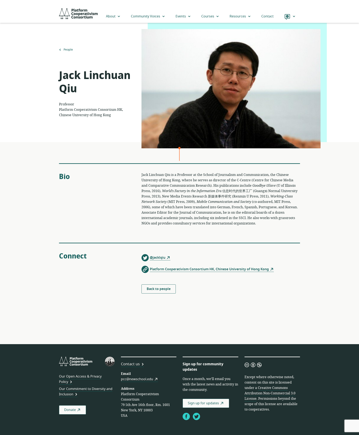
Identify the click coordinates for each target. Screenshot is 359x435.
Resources (238, 16)
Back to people (159, 288)
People (68, 50)
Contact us (130, 364)
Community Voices (145, 16)
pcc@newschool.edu (137, 379)
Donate (70, 409)
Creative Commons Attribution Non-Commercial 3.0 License (270, 393)
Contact (267, 16)
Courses (207, 16)
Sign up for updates (203, 403)
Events (181, 16)
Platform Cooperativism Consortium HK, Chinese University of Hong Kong (209, 269)
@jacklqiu (157, 257)
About (111, 16)
